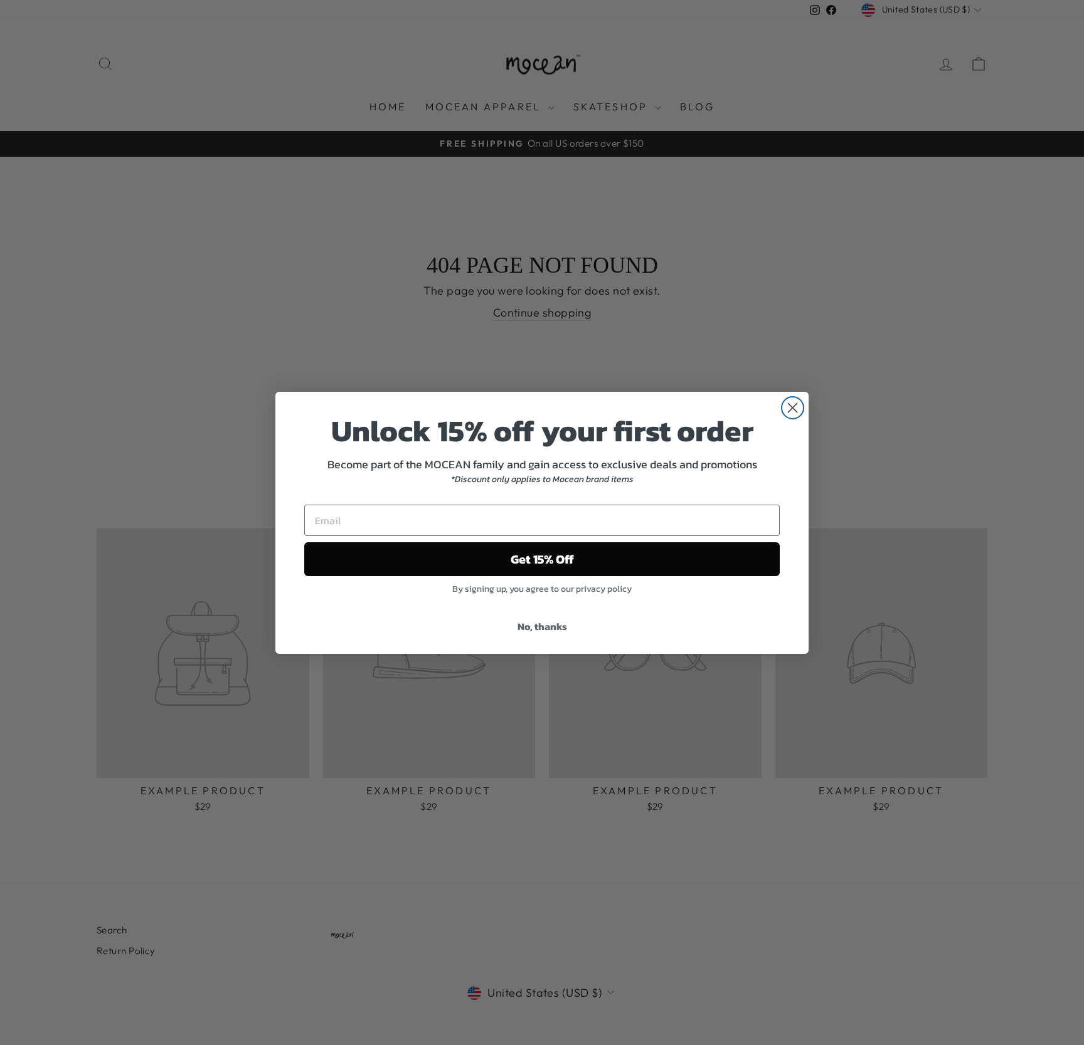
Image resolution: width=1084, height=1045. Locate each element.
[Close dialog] (793, 408)
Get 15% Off (542, 559)
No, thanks (542, 626)
